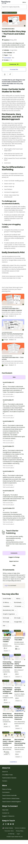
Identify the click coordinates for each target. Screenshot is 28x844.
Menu (24, 2)
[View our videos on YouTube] (10, 824)
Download (13, 64)
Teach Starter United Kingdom (11, 801)
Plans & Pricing (6, 789)
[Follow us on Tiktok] (3, 824)
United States (8, 828)
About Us (5, 772)
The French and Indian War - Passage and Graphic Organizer (12, 309)
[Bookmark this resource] (4, 74)
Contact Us (5, 813)
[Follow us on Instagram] (6, 824)
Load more (13, 762)
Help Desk (5, 810)
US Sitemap (11, 834)
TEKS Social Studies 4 (8, 396)
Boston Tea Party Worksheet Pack (12, 334)
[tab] (14, 377)
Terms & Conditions (20, 828)
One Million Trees (7, 775)
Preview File (14, 69)
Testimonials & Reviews (9, 778)
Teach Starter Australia (9, 795)
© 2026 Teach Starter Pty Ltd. (15, 836)
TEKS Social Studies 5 (8, 418)
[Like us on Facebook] (8, 824)
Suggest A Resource (8, 816)
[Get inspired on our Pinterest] (13, 824)
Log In (18, 834)
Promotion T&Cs (9, 831)
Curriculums (5, 792)
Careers (4, 781)
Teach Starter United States (10, 798)
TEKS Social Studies (8, 394)
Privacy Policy (19, 831)
